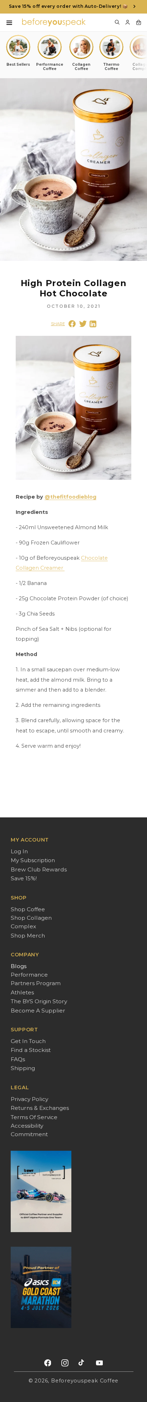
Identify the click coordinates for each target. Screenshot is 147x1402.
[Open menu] (9, 27)
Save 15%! (24, 878)
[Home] (54, 27)
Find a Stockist (31, 1050)
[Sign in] (127, 27)
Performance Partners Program (36, 979)
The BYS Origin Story (39, 1001)
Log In (19, 851)
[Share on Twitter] (83, 324)
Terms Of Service (34, 1117)
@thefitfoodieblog (70, 497)
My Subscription (33, 860)
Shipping (23, 1068)
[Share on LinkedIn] (93, 324)
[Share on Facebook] (72, 323)
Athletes (22, 992)
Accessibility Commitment (29, 1130)
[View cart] (138, 27)
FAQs (18, 1059)
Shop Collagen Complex (31, 922)
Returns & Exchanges (40, 1108)
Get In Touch (28, 1041)
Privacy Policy (29, 1099)
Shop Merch (28, 935)
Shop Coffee (28, 909)
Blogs (18, 966)
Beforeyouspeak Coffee (84, 1380)
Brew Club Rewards (39, 869)
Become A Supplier (38, 1010)
